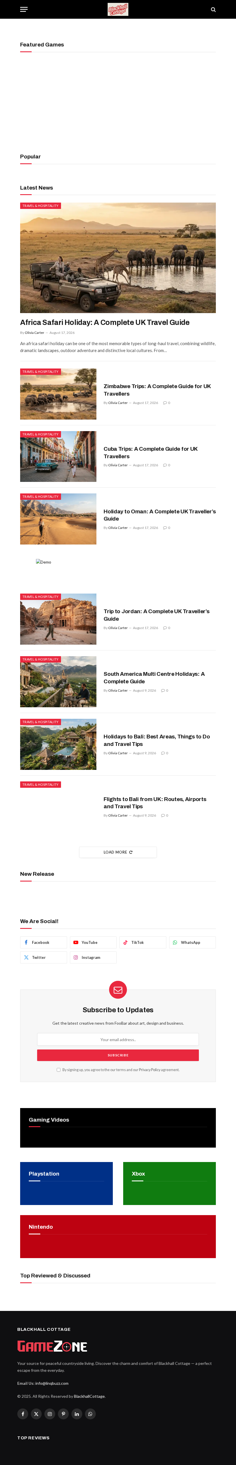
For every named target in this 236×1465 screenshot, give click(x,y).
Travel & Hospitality (40, 205)
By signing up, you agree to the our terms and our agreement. (121, 1070)
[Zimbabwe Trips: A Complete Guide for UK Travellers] (58, 394)
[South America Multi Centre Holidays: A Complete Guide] (58, 681)
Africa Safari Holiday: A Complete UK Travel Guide (105, 322)
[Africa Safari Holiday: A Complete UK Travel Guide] (118, 258)
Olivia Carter (34, 332)
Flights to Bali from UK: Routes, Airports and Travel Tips (155, 803)
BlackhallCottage (89, 1396)
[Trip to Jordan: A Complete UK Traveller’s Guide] (58, 619)
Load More (115, 852)
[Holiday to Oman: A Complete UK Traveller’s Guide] (58, 519)
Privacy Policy (149, 1070)
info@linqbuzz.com (51, 1383)
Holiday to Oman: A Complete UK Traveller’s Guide (160, 515)
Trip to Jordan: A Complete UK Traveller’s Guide (156, 615)
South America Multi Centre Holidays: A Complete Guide (154, 677)
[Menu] (24, 9)
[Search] (213, 9)
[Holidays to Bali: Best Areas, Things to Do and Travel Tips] (58, 744)
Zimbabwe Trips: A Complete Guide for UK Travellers (157, 390)
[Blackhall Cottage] (118, 9)
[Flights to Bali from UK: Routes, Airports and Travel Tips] (58, 806)
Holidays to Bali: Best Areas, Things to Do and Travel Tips (157, 740)
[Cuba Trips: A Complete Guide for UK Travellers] (58, 456)
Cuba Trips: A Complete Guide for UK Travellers (150, 452)
